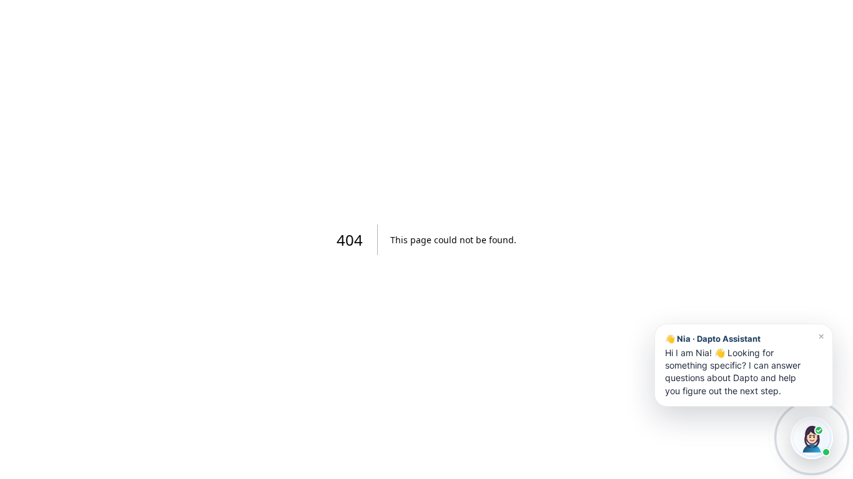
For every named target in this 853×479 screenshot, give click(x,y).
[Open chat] (812, 438)
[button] (743, 365)
